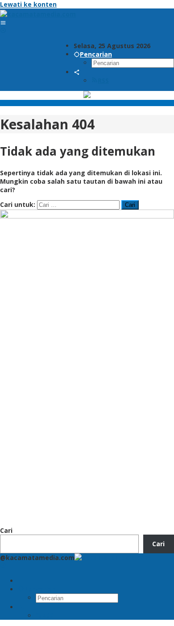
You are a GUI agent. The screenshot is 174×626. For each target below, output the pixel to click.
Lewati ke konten (28, 4)
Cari (6, 530)
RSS (103, 80)
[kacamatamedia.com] (38, 14)
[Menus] (3, 22)
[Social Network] (77, 72)
